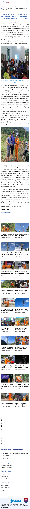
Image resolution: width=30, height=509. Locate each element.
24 (1, 425)
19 (1, 417)
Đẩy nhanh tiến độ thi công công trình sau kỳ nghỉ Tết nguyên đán (7, 253)
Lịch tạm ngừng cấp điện (7, 467)
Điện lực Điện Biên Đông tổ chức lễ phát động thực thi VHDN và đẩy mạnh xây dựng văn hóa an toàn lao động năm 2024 (7, 272)
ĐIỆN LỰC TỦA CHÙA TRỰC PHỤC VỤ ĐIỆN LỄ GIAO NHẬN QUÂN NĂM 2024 (8, 310)
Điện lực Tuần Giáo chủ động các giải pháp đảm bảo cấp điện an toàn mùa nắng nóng (22, 253)
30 (1, 431)
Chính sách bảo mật (6, 485)
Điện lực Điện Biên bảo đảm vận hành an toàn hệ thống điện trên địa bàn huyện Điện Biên (22, 366)
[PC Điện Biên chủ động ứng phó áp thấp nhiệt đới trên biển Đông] (22, 265)
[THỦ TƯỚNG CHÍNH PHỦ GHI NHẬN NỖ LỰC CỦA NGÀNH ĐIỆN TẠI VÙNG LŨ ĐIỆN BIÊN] (22, 378)
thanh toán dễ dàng (6, 476)
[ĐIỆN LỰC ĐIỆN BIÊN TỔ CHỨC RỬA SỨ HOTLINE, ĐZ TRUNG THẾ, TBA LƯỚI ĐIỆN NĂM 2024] (22, 227)
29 (1, 429)
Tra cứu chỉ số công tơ (6, 465)
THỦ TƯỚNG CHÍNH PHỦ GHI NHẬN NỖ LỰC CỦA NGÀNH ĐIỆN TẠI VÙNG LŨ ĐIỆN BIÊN (22, 385)
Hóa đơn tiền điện (5, 479)
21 (1, 420)
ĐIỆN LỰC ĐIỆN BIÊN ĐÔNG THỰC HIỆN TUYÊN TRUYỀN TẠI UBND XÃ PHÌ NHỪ (6, 328)
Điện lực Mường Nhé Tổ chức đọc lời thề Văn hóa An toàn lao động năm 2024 (7, 385)
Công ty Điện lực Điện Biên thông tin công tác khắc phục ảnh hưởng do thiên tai (22, 328)
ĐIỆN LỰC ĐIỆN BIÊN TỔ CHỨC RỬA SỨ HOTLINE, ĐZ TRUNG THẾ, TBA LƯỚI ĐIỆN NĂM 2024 (22, 234)
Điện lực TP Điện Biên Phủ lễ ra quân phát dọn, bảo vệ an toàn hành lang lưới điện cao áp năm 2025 (8, 291)
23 (1, 423)
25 (1, 426)
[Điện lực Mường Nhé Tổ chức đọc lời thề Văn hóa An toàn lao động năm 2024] (8, 378)
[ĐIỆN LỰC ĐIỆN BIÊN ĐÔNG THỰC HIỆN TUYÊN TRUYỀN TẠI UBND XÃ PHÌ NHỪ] (8, 321)
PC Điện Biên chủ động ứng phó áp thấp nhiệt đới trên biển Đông (21, 272)
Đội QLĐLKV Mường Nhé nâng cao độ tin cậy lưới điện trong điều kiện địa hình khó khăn (7, 234)
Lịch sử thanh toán (5, 474)
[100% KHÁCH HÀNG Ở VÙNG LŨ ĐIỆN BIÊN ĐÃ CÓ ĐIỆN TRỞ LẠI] (22, 397)
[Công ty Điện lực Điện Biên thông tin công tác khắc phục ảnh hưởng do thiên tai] (22, 321)
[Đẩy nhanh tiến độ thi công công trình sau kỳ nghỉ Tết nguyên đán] (8, 246)
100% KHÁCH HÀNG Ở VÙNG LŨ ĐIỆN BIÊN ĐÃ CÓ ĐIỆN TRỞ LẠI (22, 404)
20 (1, 419)
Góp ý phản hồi (5, 490)
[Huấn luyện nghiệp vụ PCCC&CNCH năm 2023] (8, 397)
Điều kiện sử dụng (5, 487)
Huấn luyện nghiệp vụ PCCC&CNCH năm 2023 (7, 404)
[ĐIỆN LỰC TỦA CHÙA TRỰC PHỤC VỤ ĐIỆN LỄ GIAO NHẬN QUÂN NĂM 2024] (8, 302)
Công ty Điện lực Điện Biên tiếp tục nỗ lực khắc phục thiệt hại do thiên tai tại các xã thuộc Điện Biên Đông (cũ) (7, 366)
